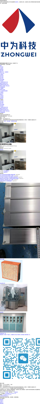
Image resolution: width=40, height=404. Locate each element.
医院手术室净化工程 (4, 83)
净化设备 (1, 77)
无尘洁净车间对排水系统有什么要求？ (7, 175)
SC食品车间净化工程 (4, 82)
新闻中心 (1, 94)
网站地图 (26, 334)
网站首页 (1, 334)
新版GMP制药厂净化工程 (4, 85)
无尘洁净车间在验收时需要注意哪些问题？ (8, 174)
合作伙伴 (1, 93)
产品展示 (1, 74)
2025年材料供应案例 (4, 90)
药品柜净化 (5, 172)
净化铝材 (1, 80)
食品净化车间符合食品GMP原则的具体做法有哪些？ (9, 178)
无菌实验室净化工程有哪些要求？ (6, 180)
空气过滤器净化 (6, 170)
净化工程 (1, 78)
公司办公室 (2, 73)
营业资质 (1, 70)
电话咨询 (1, 403)
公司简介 (1, 68)
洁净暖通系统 (2, 87)
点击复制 (11, 388)
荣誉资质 (1, 69)
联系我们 (1, 98)
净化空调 (1, 75)
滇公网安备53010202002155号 (10, 393)
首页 (1, 65)
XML (29, 334)
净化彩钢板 (2, 79)
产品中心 (8, 334)
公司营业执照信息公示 (4, 395)
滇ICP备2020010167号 (7, 394)
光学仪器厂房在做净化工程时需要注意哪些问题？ (9, 177)
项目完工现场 (2, 89)
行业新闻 (1, 97)
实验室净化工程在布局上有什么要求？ (7, 179)
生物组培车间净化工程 (4, 84)
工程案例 (1, 88)
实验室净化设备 (14, 121)
